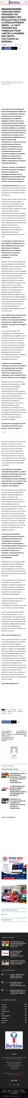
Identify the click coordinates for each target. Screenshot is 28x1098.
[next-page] (5, 812)
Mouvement (20, 711)
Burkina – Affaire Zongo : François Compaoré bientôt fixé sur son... (17, 976)
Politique (18, 9)
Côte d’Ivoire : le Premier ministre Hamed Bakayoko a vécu (21, 733)
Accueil (2, 6)
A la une (7, 6)
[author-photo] (14, 753)
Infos (14, 9)
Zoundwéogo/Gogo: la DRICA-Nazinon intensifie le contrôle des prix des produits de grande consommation (18, 778)
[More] (19, 48)
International (14, 1093)
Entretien (20, 709)
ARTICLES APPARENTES (7, 766)
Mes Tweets (4, 914)
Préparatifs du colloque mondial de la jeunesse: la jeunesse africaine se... (18, 962)
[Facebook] (10, 1084)
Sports (9, 1092)
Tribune (23, 1092)
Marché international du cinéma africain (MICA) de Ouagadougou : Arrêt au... (18, 991)
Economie (21, 1090)
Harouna (4, 711)
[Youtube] (18, 1084)
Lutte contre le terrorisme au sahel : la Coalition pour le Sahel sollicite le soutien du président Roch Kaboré (7, 735)
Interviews (9, 9)
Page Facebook (6, 920)
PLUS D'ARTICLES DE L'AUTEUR (9, 769)
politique (4, 713)
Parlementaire (16, 1092)
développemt (13, 709)
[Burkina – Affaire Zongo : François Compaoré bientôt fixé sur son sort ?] (5, 976)
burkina (7, 709)
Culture (4, 1092)
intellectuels (9, 711)
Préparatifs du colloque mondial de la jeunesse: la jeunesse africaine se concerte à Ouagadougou (18, 803)
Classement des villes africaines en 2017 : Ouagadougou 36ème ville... (18, 984)
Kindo (15, 711)
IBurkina (5, 44)
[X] (14, 1084)
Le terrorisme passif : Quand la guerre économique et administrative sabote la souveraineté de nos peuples (18, 790)
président (9, 713)
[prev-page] (2, 812)
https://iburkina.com (14, 757)
